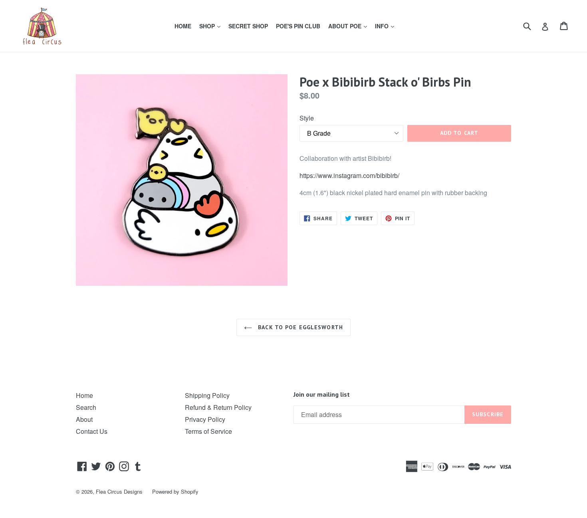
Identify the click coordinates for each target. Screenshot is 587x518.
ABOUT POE (349, 26)
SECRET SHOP (248, 26)
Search (86, 407)
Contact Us (91, 431)
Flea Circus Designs (119, 491)
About (84, 419)
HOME (183, 26)
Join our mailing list (322, 394)
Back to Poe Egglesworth (299, 327)
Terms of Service (208, 431)
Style (306, 118)
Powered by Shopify (175, 491)
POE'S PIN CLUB (298, 26)
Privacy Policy (205, 419)
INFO (386, 26)
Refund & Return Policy (218, 407)
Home (84, 395)
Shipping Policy (207, 395)
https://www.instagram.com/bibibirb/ (349, 175)
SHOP (211, 26)
